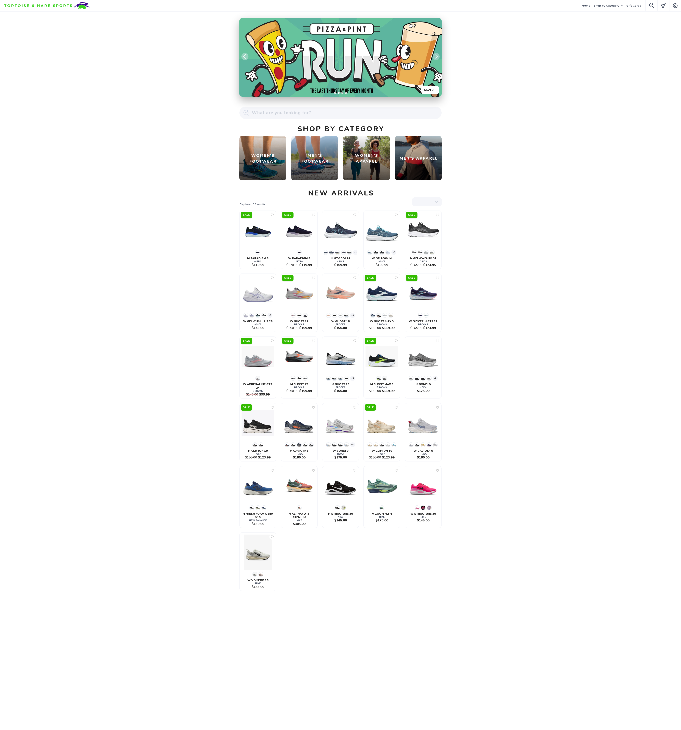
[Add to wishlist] (272, 215)
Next (436, 56)
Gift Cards (633, 6)
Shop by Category (606, 6)
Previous (244, 56)
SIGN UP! (430, 90)
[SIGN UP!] (340, 57)
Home (586, 6)
